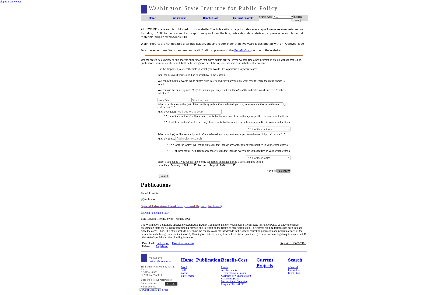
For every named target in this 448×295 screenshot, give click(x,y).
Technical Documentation (233, 273)
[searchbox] (199, 111)
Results (224, 267)
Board (184, 267)
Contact (184, 273)
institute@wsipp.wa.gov (161, 261)
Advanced (293, 267)
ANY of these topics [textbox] (258, 157)
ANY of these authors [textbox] (259, 129)
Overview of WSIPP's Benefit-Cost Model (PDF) (236, 277)
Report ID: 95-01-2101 (293, 243)
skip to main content (11, 1)
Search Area (265, 16)
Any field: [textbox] (164, 100)
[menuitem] (152, 18)
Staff (183, 270)
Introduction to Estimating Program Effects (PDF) (234, 283)
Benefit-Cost (242, 50)
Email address (149, 283)
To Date (202, 165)
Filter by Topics (166, 138)
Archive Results (229, 270)
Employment (187, 275)
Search (298, 16)
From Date (163, 165)
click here (230, 63)
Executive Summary (183, 243)
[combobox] (174, 100)
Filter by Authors (167, 111)
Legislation (162, 246)
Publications (294, 270)
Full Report (163, 243)
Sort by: (271, 170)
